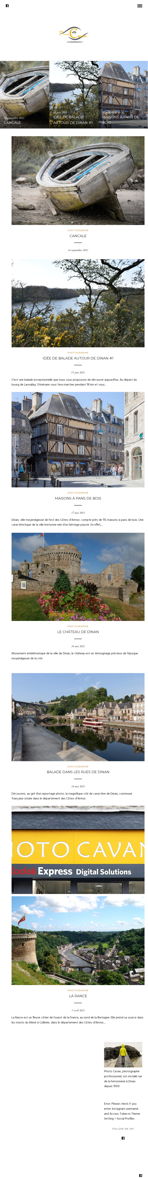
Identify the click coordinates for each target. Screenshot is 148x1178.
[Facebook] (7, 6)
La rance (78, 996)
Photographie (78, 230)
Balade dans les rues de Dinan (78, 772)
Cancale (78, 236)
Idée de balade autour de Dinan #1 (78, 358)
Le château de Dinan (78, 632)
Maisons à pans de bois (78, 498)
